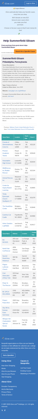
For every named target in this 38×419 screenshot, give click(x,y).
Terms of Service (6, 395)
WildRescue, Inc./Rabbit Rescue (6, 170)
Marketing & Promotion (27, 373)
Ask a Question (8, 355)
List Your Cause (25, 368)
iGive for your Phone (8, 374)
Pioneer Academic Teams (5, 153)
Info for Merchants (7, 389)
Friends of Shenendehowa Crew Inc (7, 144)
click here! (11, 96)
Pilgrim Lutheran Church (5, 267)
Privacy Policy (6, 392)
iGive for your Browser (8, 371)
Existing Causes (25, 371)
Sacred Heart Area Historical (6, 258)
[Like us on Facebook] (4, 410)
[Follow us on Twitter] (2, 410)
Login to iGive (30, 3)
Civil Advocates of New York (6, 275)
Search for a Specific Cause (25, 51)
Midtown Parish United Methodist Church (21, 127)
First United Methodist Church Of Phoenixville (20, 129)
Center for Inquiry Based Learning (7, 188)
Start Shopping (6, 377)
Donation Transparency (9, 386)
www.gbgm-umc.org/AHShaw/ (17, 90)
